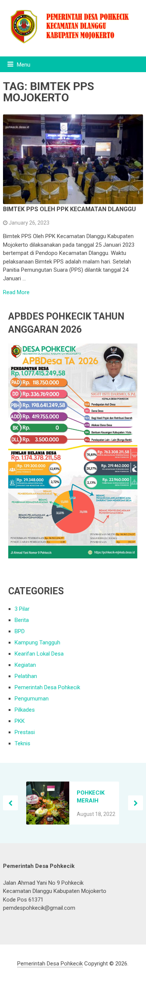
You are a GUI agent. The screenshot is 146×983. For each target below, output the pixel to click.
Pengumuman (32, 698)
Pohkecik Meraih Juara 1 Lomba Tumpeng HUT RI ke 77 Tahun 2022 (94, 797)
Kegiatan (25, 665)
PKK (20, 721)
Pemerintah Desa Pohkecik (47, 687)
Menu (23, 64)
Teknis (22, 743)
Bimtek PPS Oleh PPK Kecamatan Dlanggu (69, 209)
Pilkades (25, 709)
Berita (22, 620)
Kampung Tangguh (37, 642)
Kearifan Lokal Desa (39, 653)
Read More (16, 292)
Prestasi (25, 732)
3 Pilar (22, 608)
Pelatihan (26, 676)
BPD (20, 631)
